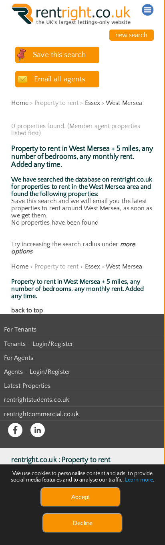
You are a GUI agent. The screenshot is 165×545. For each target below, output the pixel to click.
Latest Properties (27, 385)
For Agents (18, 357)
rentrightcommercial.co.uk (41, 414)
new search (131, 35)
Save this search (59, 55)
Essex (92, 103)
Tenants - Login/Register (38, 344)
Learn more (139, 480)
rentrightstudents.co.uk (36, 399)
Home (19, 103)
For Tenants (20, 329)
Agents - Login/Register (37, 371)
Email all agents (59, 79)
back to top (27, 310)
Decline (83, 522)
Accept (80, 497)
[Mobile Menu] (148, 10)
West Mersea (124, 103)
